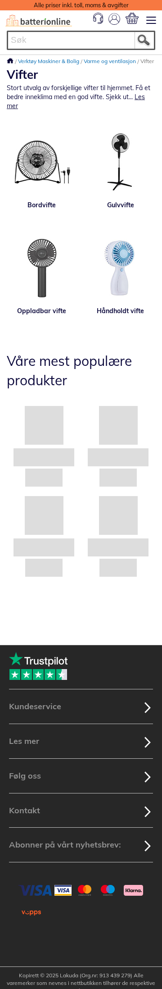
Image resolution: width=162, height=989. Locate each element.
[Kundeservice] (98, 22)
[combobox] (81, 40)
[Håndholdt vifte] (120, 268)
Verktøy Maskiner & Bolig (49, 61)
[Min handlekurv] (132, 18)
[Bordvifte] (41, 162)
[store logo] (38, 21)
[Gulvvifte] (120, 162)
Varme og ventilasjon (110, 61)
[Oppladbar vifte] (41, 268)
